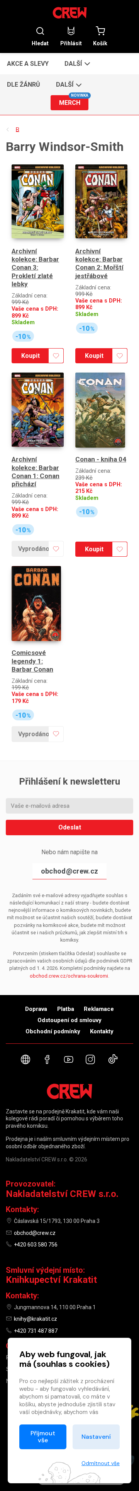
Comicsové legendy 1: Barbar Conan (32, 661)
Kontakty (102, 1031)
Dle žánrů (23, 84)
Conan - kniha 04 (100, 459)
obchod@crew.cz (69, 871)
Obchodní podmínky (52, 1031)
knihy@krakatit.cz (35, 1319)
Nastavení (96, 1437)
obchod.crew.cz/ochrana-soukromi (69, 976)
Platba (65, 1008)
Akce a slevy (28, 63)
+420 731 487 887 (36, 1331)
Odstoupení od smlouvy (69, 1020)
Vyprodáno (33, 548)
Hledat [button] (40, 43)
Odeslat (69, 827)
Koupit (30, 355)
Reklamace (99, 1008)
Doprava (36, 1008)
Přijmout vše (43, 1436)
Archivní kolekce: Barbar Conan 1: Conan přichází (35, 471)
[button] (77, 63)
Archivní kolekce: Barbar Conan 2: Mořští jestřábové (99, 263)
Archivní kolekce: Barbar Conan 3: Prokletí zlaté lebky (35, 267)
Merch (73, 100)
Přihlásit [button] (71, 43)
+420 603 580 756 (36, 1244)
